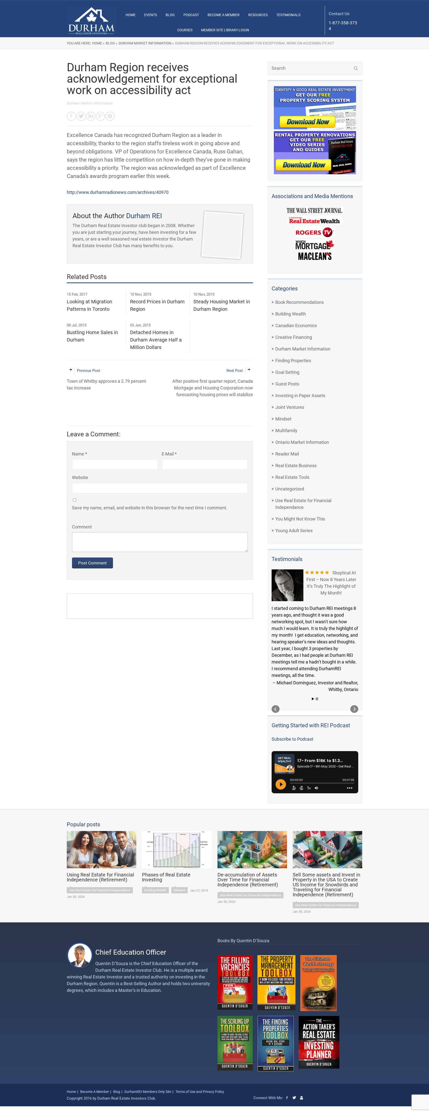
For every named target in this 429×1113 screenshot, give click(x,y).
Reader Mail (287, 453)
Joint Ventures (289, 407)
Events (150, 15)
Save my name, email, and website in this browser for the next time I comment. (149, 507)
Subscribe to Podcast (292, 739)
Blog (170, 15)
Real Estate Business (296, 465)
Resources (258, 15)
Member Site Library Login (225, 30)
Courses (184, 30)
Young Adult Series (294, 530)
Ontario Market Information (302, 442)
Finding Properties (293, 360)
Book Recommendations (299, 302)
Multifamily (286, 430)
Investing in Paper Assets (300, 395)
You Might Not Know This (300, 519)
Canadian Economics (296, 325)
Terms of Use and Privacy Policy (200, 1092)
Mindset (283, 418)
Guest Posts (287, 383)
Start (313, 698)
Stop (317, 698)
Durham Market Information (302, 348)
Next (354, 709)
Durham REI (144, 216)
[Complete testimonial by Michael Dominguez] (287, 585)
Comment (82, 526)
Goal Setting (287, 372)
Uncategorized (289, 488)
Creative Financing (293, 337)
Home (131, 15)
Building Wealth (290, 313)
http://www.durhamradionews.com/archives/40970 (118, 192)
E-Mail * (169, 453)
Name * (79, 453)
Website (80, 477)
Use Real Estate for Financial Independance (99, 890)
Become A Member (224, 15)
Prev (276, 709)
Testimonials (288, 15)
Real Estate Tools (292, 477)
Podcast (191, 15)
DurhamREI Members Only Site (147, 1092)
